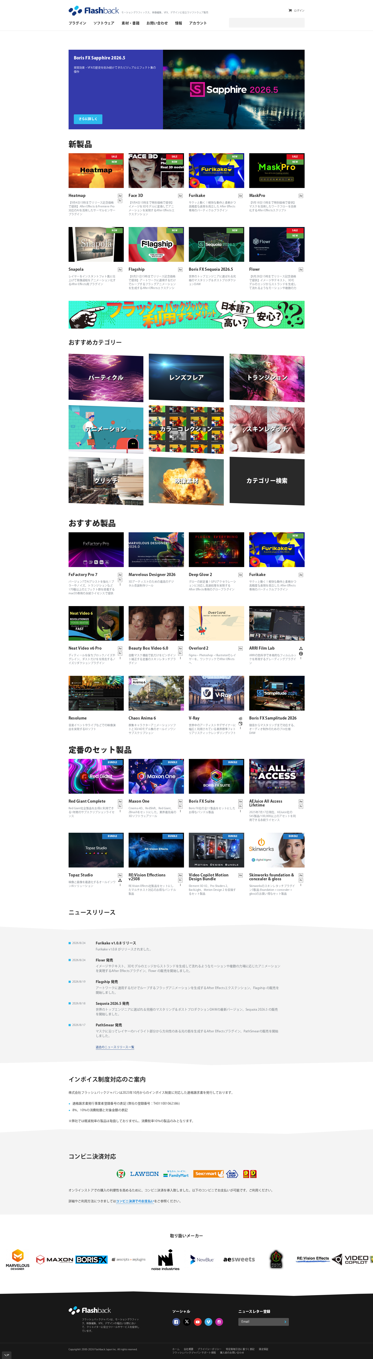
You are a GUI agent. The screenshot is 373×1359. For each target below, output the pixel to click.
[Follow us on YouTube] (198, 1322)
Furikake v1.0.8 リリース (116, 943)
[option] (116, 89)
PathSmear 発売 (109, 1025)
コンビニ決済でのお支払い (135, 1201)
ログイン (299, 10)
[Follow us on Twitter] (187, 1322)
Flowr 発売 (104, 960)
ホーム (176, 1349)
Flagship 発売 (107, 982)
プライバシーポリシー (209, 1349)
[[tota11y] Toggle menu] (6, 1355)
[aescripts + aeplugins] (46, 1259)
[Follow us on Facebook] (176, 1322)
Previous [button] (169, 89)
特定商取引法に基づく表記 (240, 1349)
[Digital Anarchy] (194, 1259)
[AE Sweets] (157, 1259)
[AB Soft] (305, 1259)
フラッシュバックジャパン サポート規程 (194, 1353)
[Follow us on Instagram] (219, 1322)
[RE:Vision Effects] (231, 1259)
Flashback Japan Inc (105, 1349)
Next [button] (299, 89)
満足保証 (263, 1349)
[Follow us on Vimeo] (208, 1322)
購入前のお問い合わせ (232, 1353)
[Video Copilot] (268, 1259)
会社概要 (188, 1349)
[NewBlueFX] (120, 1259)
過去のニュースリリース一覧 (115, 1047)
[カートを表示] (290, 11)
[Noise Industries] (83, 1259)
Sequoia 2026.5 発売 (112, 1003)
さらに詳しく (88, 119)
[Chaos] (342, 1259)
